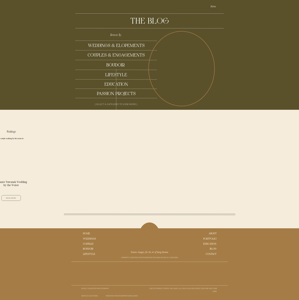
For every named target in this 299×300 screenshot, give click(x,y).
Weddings (11, 131)
